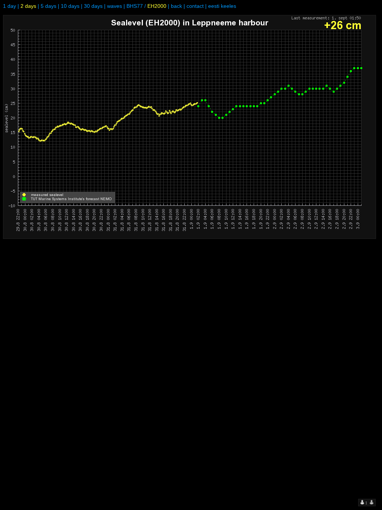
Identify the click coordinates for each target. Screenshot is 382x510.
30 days (93, 6)
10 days (70, 6)
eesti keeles (222, 6)
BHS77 (134, 6)
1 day (9, 6)
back (176, 6)
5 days (48, 6)
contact (195, 6)
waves (114, 6)
